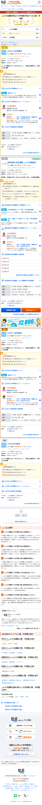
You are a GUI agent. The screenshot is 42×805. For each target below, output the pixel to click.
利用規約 (31, 784)
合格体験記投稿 (9, 788)
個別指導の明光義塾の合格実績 (14, 254)
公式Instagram (10, 625)
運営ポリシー (18, 788)
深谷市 (13, 9)
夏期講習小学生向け (15, 680)
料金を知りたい (31, 310)
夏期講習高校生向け (8, 683)
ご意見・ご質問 (18, 786)
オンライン (20, 662)
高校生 (16, 644)
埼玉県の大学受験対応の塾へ (14, 706)
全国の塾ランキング (29, 788)
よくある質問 (23, 784)
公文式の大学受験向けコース (13, 88)
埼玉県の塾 (18, 6)
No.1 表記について (26, 790)
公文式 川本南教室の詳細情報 (14, 127)
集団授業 (12, 662)
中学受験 (4, 653)
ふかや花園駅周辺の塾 (33, 6)
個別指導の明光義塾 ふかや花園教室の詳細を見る (26, 314)
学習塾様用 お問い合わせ (21, 754)
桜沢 (27, 697)
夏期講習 (4, 680)
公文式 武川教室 (13, 443)
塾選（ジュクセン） (5, 6)
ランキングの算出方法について (11, 42)
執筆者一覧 (15, 784)
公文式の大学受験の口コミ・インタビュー (18, 101)
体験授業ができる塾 (8, 671)
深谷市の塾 (24, 6)
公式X (16, 625)
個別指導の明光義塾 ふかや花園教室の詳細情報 (19, 280)
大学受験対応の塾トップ (11, 703)
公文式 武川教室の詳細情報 (13, 491)
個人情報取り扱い (7, 786)
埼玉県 (9, 9)
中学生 (10, 644)
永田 (16, 697)
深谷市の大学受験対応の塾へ (14, 709)
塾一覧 (8, 784)
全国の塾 (13, 6)
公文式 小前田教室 (14, 333)
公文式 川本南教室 (14, 51)
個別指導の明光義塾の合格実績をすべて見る (28, 275)
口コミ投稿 (34, 786)
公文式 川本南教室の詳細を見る (31, 152)
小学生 (4, 644)
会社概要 (27, 786)
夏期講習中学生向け (29, 680)
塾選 (18, 600)
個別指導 (4, 662)
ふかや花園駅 (19, 9)
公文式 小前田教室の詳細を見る (31, 434)
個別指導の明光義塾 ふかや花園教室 (21, 162)
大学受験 (19, 653)
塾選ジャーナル (15, 790)
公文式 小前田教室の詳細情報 (14, 409)
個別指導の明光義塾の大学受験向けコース (18, 205)
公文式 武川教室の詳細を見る (32, 503)
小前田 (22, 697)
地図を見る (12, 149)
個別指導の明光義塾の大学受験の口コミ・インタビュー (21, 229)
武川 (3, 697)
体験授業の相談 (11, 310)
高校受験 (12, 653)
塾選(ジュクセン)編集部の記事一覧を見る (28, 628)
